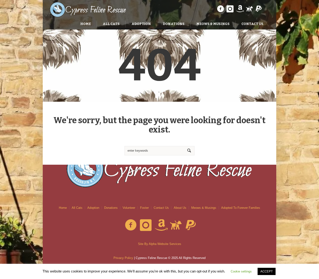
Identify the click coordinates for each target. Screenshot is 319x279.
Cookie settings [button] (241, 271)
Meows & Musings (203, 207)
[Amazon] (239, 8)
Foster (144, 207)
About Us (180, 207)
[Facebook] (220, 8)
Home (63, 207)
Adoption (93, 207)
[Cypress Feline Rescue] (159, 168)
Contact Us (161, 207)
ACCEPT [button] (266, 271)
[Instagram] (230, 8)
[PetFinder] (249, 8)
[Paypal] (258, 8)
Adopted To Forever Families (240, 207)
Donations (111, 207)
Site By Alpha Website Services (159, 244)
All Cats (77, 207)
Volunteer (129, 207)
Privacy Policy (123, 258)
